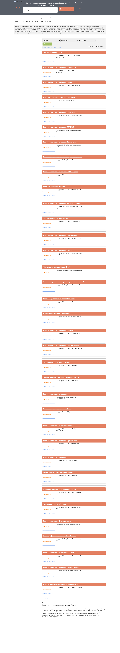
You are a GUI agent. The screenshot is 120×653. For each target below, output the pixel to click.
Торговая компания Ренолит (54, 187)
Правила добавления (80, 3)
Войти (81, 9)
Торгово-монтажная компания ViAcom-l (58, 553)
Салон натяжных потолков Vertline (56, 362)
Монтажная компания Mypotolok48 (56, 267)
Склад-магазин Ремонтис (52, 52)
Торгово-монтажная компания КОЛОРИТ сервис (62, 203)
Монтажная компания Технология (56, 314)
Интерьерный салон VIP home (54, 504)
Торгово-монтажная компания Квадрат (58, 426)
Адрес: (59, 55)
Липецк (20, 7)
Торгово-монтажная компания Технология (59, 142)
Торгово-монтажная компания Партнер (58, 330)
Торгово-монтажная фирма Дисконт (57, 521)
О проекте (71, 3)
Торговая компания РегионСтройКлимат (59, 97)
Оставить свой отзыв (49, 61)
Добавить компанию (66, 9)
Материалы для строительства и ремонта (34, 18)
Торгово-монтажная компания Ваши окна (59, 112)
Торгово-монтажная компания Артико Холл (60, 235)
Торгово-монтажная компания (55, 394)
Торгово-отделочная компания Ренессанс (58, 299)
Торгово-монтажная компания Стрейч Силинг (61, 568)
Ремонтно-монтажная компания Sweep (58, 472)
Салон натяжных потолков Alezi (55, 218)
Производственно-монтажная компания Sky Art (61, 377)
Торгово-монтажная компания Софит (57, 82)
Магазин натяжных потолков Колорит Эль (59, 489)
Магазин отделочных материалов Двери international (63, 282)
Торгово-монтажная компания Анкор (57, 250)
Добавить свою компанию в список (52, 47)
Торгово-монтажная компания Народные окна (61, 345)
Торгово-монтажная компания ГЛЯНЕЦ (58, 127)
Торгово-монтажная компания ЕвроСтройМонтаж (62, 157)
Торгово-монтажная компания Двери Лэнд (59, 67)
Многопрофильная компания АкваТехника (59, 536)
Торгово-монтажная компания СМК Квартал (60, 172)
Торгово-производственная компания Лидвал (60, 584)
